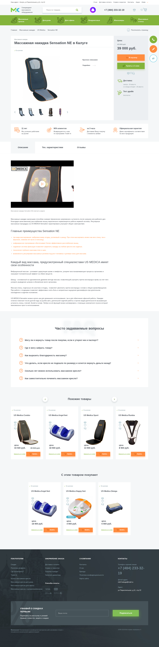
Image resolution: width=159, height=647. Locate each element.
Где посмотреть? (17, 571)
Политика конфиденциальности (92, 575)
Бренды (82, 571)
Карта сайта (84, 578)
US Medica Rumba (126, 415)
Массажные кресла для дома (22, 582)
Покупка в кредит (51, 571)
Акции (138, 2)
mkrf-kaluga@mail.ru (125, 582)
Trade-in (14, 575)
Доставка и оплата (105, 2)
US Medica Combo (22, 415)
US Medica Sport (91, 415)
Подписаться (126, 613)
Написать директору (53, 575)
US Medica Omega (109, 491)
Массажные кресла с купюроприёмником (26, 589)
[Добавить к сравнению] (128, 73)
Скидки (13, 564)
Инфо (143, 2)
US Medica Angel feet (58, 415)
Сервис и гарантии (119, 2)
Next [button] (67, 112)
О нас (95, 2)
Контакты (131, 2)
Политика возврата (18, 568)
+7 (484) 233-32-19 (114, 10)
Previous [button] (14, 112)
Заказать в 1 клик (19, 454)
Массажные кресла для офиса (22, 585)
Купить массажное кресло (21, 578)
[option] (21, 114)
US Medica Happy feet (76, 491)
